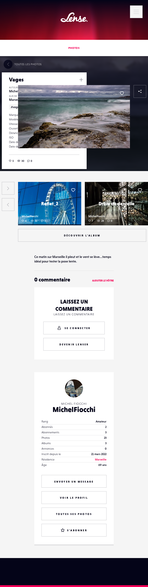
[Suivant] (8, 188)
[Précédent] (8, 204)
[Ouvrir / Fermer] (81, 79)
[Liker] (122, 93)
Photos (74, 48)
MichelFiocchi (74, 409)
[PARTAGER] (140, 91)
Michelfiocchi (30, 216)
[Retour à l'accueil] (74, 17)
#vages (15, 107)
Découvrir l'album (82, 235)
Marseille (15, 100)
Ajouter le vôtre (103, 280)
